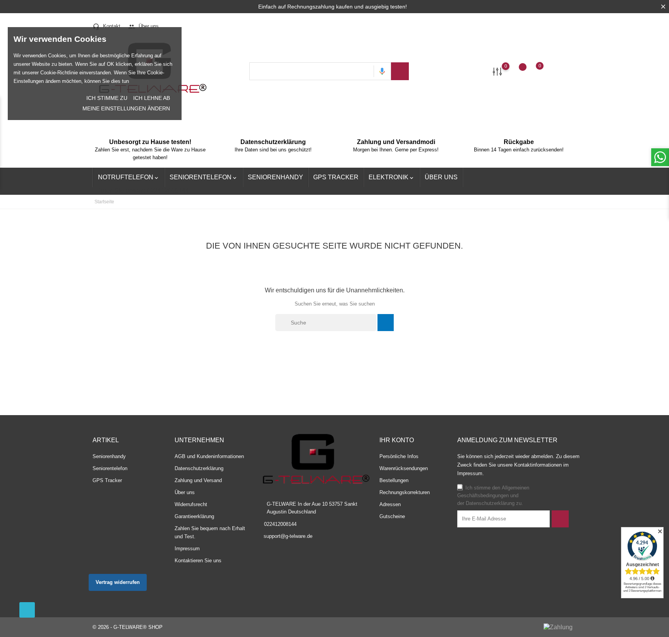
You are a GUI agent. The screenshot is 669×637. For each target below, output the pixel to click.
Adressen (390, 504)
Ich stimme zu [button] (106, 98)
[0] (497, 71)
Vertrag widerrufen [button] (118, 582)
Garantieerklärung (194, 516)
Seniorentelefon (204, 177)
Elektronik (392, 177)
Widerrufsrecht (191, 504)
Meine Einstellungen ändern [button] (126, 108)
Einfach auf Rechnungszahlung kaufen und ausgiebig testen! (332, 6)
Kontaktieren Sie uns (198, 560)
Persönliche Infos (399, 456)
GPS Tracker (336, 177)
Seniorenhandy (275, 177)
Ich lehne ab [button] (151, 98)
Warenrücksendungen (403, 468)
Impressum (187, 548)
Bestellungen (393, 480)
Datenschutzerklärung (199, 468)
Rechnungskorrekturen (404, 492)
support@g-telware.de (288, 536)
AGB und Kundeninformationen (209, 456)
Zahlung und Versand (198, 480)
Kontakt (106, 26)
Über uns (143, 26)
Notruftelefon (129, 177)
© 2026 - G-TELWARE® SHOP (128, 627)
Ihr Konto (396, 440)
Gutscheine (392, 516)
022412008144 (280, 524)
